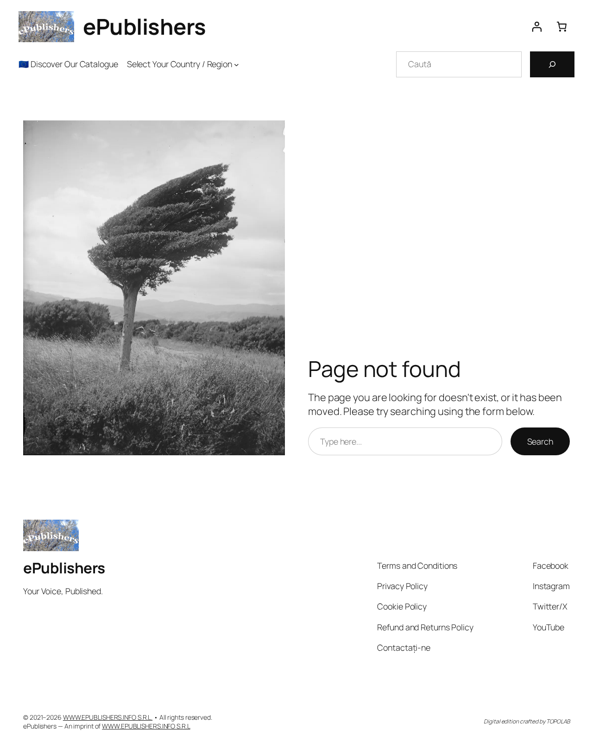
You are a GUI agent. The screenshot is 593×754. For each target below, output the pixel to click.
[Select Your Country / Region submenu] (236, 64)
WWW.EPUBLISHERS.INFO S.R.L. (107, 717)
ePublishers (144, 26)
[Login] (536, 26)
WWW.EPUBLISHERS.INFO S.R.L (146, 726)
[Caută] (552, 64)
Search (540, 441)
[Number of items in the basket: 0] (561, 26)
